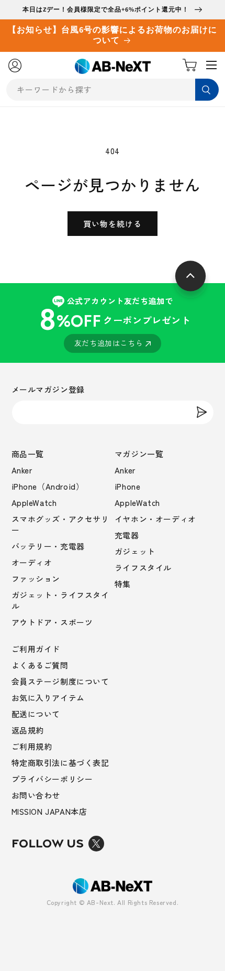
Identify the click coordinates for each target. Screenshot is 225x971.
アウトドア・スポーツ (52, 622)
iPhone (128, 486)
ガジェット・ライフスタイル (60, 600)
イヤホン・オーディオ (155, 518)
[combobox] (112, 90)
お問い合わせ (36, 795)
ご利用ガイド (36, 648)
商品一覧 (28, 453)
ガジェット (135, 551)
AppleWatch (34, 502)
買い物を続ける (112, 223)
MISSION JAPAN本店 (49, 811)
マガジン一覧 (139, 453)
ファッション (36, 578)
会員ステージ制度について (60, 681)
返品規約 (28, 730)
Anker (22, 470)
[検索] (207, 90)
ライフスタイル (143, 567)
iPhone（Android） (48, 486)
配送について (36, 713)
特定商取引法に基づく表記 (60, 762)
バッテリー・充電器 (48, 546)
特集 (123, 583)
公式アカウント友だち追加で (114, 321)
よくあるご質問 (40, 665)
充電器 (127, 535)
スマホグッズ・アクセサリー (60, 524)
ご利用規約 (32, 746)
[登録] (201, 412)
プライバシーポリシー (52, 778)
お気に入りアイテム (48, 697)
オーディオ (32, 562)
